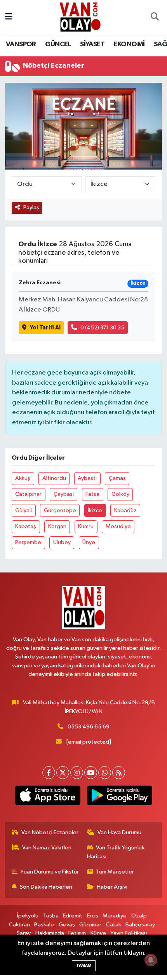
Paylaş (31, 207)
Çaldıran (19, 925)
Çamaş (117, 478)
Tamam (83, 965)
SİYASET (92, 44)
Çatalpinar (28, 494)
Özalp (139, 916)
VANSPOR (21, 44)
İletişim (77, 933)
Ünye (88, 542)
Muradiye (115, 916)
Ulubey (62, 542)
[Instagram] (76, 772)
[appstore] (47, 797)
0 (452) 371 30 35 (102, 328)
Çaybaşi (64, 494)
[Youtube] (90, 772)
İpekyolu (27, 916)
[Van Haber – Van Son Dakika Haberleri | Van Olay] (80, 17)
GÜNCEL (58, 44)
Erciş (92, 916)
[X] (62, 772)
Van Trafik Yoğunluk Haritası (116, 852)
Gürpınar (90, 925)
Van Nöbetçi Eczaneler (49, 832)
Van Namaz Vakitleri (46, 848)
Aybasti (87, 478)
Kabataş (25, 526)
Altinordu (54, 478)
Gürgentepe (60, 510)
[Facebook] (48, 772)
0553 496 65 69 (89, 727)
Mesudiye (118, 526)
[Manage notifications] (150, 960)
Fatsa (92, 494)
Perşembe (28, 542)
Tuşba (51, 916)
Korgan (57, 526)
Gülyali (23, 510)
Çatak (113, 925)
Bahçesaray (140, 925)
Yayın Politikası (128, 933)
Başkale (44, 925)
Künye (98, 933)
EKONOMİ (129, 44)
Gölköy (120, 494)
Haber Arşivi (112, 887)
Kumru (86, 526)
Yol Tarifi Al (45, 328)
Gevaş (67, 925)
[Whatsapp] (104, 772)
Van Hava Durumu (119, 832)
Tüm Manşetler (115, 872)
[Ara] (154, 17)
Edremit (72, 916)
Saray (24, 933)
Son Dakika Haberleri (46, 887)
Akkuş (22, 478)
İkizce (95, 510)
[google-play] (119, 797)
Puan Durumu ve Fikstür (50, 872)
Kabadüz (125, 510)
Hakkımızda (49, 933)
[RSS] (118, 772)
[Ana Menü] (8, 17)
